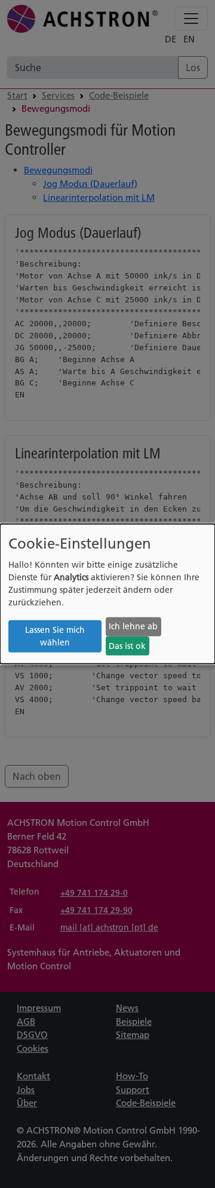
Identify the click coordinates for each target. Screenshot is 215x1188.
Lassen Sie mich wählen (55, 636)
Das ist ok (127, 646)
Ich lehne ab (133, 626)
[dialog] (107, 594)
